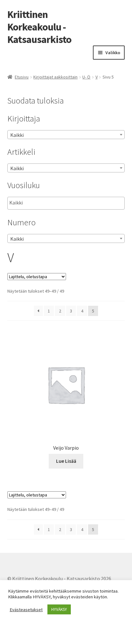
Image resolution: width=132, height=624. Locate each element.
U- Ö (86, 77)
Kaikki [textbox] (17, 135)
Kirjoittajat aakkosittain (55, 77)
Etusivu (22, 77)
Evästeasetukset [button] (26, 609)
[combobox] (66, 134)
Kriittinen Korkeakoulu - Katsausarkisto (39, 27)
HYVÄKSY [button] (59, 609)
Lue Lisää (66, 461)
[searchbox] (41, 203)
